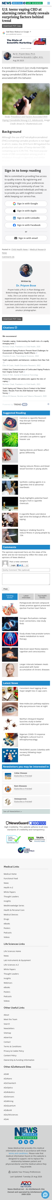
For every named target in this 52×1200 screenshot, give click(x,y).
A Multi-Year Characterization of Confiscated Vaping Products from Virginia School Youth (26, 370)
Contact (7, 1042)
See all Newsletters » (12, 811)
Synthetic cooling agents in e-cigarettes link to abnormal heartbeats (33, 485)
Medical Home (10, 874)
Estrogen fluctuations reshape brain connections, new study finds (33, 621)
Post (5, 589)
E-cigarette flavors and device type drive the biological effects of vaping (35, 517)
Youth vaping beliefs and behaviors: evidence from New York (26, 360)
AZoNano (8, 1078)
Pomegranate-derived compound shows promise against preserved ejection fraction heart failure (35, 605)
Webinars (8, 983)
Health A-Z (8, 887)
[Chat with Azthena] (45, 1195)
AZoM (6, 1074)
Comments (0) (8, 257)
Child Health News (19, 249)
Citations (9, 327)
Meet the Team (10, 1019)
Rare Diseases (20, 786)
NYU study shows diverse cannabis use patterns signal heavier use (32, 436)
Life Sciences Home (12, 951)
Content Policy (10, 1055)
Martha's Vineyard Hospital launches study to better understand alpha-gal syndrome (34, 721)
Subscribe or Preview (23, 776)
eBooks (7, 923)
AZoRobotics (9, 1092)
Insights (7, 901)
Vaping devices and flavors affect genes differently (34, 451)
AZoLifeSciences (11, 1114)
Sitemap (7, 1033)
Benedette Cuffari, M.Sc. (33, 57)
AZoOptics (8, 1087)
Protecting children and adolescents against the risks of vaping (24, 380)
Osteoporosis (20, 799)
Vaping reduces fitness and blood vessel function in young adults (34, 467)
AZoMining (8, 1101)
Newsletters (9, 1028)
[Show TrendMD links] (48, 404)
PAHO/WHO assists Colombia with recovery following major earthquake (35, 752)
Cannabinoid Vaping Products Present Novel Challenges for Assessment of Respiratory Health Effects (25, 352)
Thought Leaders (11, 896)
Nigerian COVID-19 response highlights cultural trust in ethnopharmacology (32, 737)
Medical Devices (11, 914)
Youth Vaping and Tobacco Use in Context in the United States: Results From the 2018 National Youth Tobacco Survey (24, 390)
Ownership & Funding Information (19, 1060)
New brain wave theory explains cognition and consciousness (34, 650)
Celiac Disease (20, 773)
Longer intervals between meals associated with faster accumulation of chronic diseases (34, 667)
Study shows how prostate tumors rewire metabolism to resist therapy (35, 636)
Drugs (6, 919)
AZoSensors (9, 1096)
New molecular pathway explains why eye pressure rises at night (34, 704)
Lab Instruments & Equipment (17, 960)
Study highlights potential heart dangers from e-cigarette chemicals (34, 501)
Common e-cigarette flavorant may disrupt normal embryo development (33, 421)
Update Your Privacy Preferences (26, 1172)
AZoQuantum (10, 1105)
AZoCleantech (10, 1083)
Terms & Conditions (12, 1046)
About (6, 1015)
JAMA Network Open (20, 67)
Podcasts (8, 932)
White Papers (10, 892)
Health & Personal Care (14, 910)
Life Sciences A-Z (11, 965)
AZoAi (6, 1119)
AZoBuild (8, 1110)
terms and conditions (18, 1153)
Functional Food (11, 878)
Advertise (8, 1037)
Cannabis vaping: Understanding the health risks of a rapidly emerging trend (26, 342)
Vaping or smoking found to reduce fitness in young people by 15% (35, 533)
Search (7, 1024)
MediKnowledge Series (14, 905)
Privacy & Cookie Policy (14, 1051)
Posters (7, 928)
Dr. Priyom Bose (26, 285)
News (6, 883)
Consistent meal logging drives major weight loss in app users (33, 689)
